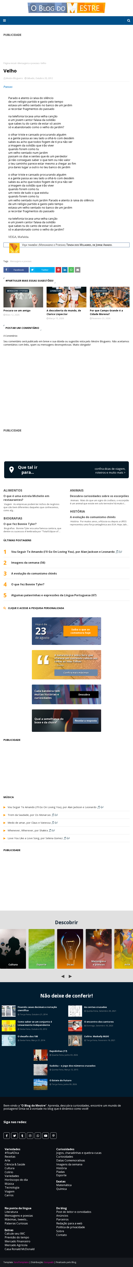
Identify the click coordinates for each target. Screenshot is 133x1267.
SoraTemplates (21, 1262)
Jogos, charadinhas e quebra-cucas (78, 1153)
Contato (61, 1235)
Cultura (13, 964)
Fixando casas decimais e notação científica (37, 1008)
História (61, 1168)
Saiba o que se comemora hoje (80, 631)
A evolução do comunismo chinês (93, 517)
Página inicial (9, 63)
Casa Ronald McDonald (19, 1249)
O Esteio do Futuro (61, 1080)
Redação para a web (69, 1223)
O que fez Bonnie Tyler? (20, 524)
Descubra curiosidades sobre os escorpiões (99, 496)
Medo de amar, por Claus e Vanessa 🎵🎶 (33, 822)
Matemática (64, 1185)
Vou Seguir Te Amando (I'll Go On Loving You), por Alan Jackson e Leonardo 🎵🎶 (66, 552)
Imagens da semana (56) (28, 562)
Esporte (41, 964)
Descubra (84, 694)
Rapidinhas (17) (58, 1051)
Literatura (11, 1212)
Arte (7, 1160)
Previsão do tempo (17, 1237)
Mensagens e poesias (28, 63)
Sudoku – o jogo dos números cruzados (72, 1065)
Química (61, 1189)
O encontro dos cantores (99, 1021)
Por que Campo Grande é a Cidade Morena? (106, 312)
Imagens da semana (69, 1164)
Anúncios (62, 1215)
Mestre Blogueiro (14, 78)
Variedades (12, 1176)
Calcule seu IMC (15, 1233)
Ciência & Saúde (15, 1164)
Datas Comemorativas (70, 1160)
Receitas (10, 1156)
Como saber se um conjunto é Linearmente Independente (35, 1023)
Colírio (9, 1172)
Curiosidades (64, 1156)
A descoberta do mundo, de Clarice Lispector (64, 312)
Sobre (60, 1231)
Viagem (9, 1191)
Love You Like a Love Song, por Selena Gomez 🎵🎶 (39, 838)
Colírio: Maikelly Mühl (96, 1036)
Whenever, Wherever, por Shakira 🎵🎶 (31, 830)
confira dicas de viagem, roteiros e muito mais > (110, 470)
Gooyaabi (49, 1262)
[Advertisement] (66, 446)
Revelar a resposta (86, 720)
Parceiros (62, 1219)
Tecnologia (12, 1187)
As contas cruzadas (95, 1007)
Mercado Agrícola (16, 1245)
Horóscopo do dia (16, 1180)
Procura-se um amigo (16, 310)
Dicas (70, 964)
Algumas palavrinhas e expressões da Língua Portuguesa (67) (53, 595)
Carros (9, 1195)
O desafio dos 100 (28, 1036)
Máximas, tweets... (16, 1219)
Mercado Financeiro (17, 1241)
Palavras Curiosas (16, 1223)
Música (9, 1184)
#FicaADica (12, 1153)
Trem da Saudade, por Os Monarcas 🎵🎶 (33, 815)
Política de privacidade (70, 1227)
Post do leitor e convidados (73, 1212)
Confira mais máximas (76, 672)
